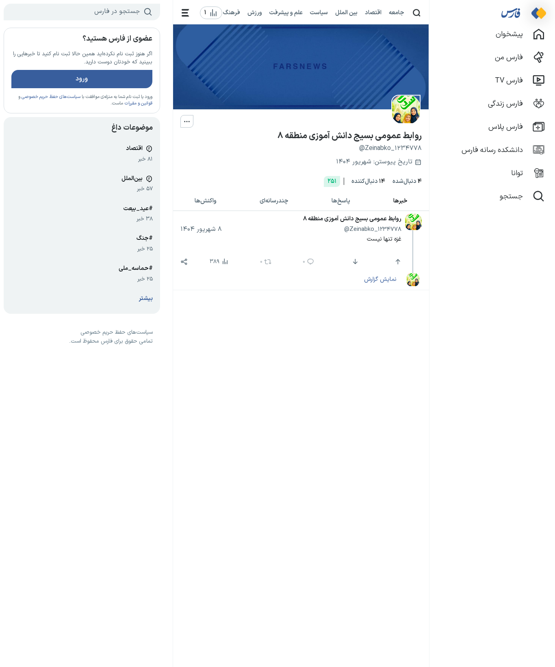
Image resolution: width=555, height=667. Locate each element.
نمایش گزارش (380, 279)
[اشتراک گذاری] (184, 261)
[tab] (400, 201)
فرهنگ (231, 12)
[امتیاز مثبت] (397, 261)
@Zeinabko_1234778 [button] (372, 229)
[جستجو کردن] (417, 13)
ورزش (254, 12)
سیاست (319, 12)
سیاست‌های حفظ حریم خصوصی (51, 96)
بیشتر (146, 298)
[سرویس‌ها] (185, 13)
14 (368, 181)
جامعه (396, 12)
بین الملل (346, 12)
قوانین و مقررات (138, 103)
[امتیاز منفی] (354, 261)
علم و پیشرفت (286, 12)
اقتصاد (373, 12)
